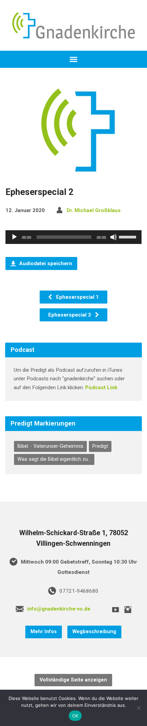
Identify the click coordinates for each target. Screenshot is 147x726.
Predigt (100, 446)
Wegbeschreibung (94, 632)
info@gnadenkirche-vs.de (58, 609)
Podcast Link (101, 387)
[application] (73, 237)
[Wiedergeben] (14, 237)
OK (75, 715)
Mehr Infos (43, 632)
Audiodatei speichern (45, 263)
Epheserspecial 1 (77, 297)
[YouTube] (115, 609)
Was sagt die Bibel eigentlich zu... (54, 459)
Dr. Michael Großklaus (94, 210)
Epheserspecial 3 (70, 315)
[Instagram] (127, 609)
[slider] (128, 236)
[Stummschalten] (113, 237)
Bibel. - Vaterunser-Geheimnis (50, 446)
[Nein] (138, 707)
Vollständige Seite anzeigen (73, 680)
